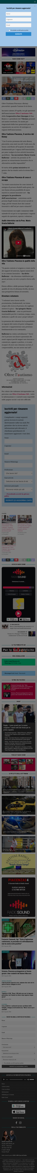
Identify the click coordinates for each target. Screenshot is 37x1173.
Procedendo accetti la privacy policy (19, 30)
